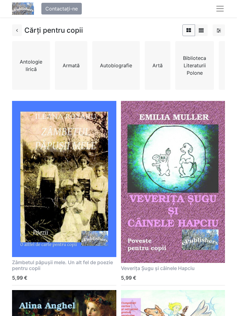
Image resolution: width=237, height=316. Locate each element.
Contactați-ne (61, 9)
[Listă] (201, 30)
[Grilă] (188, 30)
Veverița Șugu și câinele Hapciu (158, 268)
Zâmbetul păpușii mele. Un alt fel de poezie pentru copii (62, 265)
